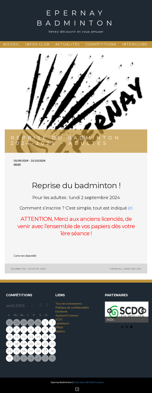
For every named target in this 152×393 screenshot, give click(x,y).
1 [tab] (122, 327)
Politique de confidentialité (72, 307)
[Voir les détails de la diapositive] (126, 312)
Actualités (67, 44)
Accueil (11, 44)
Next (143, 311)
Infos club (37, 44)
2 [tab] (127, 327)
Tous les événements (68, 303)
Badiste (60, 331)
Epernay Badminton (76, 18)
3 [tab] (131, 327)
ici (130, 208)
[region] (126, 312)
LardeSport (62, 323)
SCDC (59, 319)
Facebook (61, 311)
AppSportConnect (66, 315)
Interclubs (134, 44)
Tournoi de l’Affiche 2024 (28, 269)
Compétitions (101, 44)
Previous (110, 311)
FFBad (59, 327)
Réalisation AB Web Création (88, 382)
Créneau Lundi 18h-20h (125, 269)
